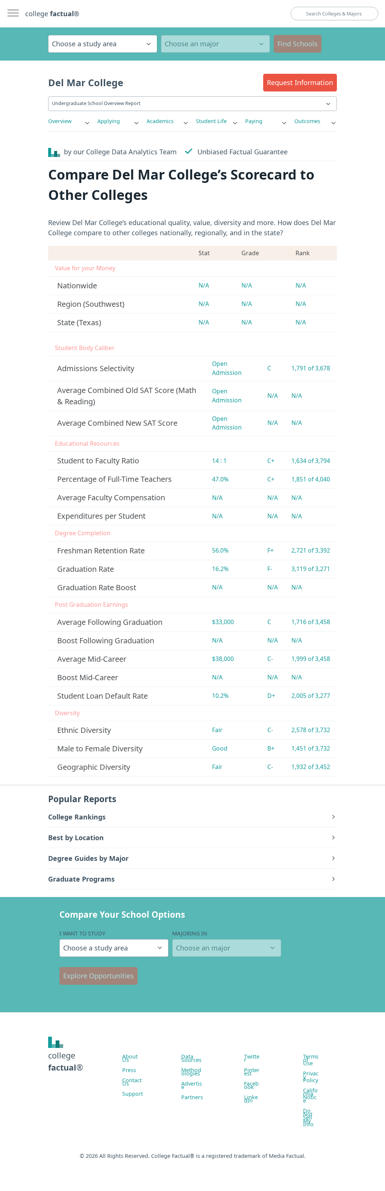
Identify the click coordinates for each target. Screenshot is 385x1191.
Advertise (191, 1085)
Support (132, 1093)
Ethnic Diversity (84, 730)
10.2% (220, 695)
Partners (192, 1097)
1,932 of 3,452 (310, 767)
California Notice (310, 1095)
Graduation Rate (85, 569)
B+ (270, 748)
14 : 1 (219, 461)
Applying (108, 121)
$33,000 (223, 622)
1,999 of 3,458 (310, 659)
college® (65, 1061)
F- (269, 569)
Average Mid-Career (91, 659)
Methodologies (191, 1071)
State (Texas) (79, 322)
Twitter (251, 1058)
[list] (69, 121)
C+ (270, 461)
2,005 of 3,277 (310, 695)
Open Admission (227, 368)
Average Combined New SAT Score (117, 423)
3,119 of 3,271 (310, 569)
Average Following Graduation (109, 622)
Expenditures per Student (101, 516)
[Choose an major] (215, 44)
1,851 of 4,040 (310, 479)
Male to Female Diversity (99, 748)
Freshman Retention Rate (101, 550)
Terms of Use (310, 1060)
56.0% (220, 550)
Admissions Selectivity (95, 368)
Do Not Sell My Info (308, 1117)
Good (219, 748)
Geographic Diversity (93, 767)
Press (129, 1070)
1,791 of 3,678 (310, 368)
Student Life (211, 121)
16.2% (220, 569)
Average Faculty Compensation (111, 497)
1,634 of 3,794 (310, 461)
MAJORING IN (189, 933)
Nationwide (77, 285)
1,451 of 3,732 (310, 748)
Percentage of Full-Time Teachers (114, 479)
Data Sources (191, 1058)
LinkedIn (251, 1099)
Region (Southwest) (90, 304)
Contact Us (132, 1082)
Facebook (251, 1085)
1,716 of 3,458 (310, 622)
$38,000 (223, 659)
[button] (300, 82)
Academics (160, 121)
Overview (59, 121)
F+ (270, 550)
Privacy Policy (310, 1077)
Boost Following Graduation (105, 640)
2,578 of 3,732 (310, 730)
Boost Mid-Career (87, 677)
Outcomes (307, 121)
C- (270, 659)
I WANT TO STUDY (82, 933)
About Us (130, 1058)
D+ (271, 695)
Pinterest (251, 1071)
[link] (69, 121)
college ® (52, 13)
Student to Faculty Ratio (98, 460)
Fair (217, 730)
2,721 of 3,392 (310, 550)
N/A (204, 285)
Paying (253, 121)
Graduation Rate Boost (96, 587)
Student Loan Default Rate (102, 696)
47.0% (220, 479)
